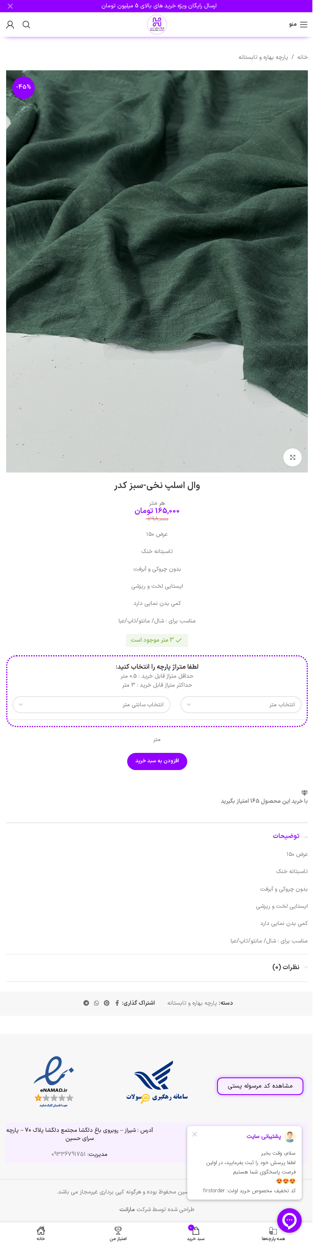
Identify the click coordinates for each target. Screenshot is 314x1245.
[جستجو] (26, 24)
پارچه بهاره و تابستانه (263, 57)
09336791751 (69, 1154)
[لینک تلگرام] (86, 1004)
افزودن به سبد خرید (157, 761)
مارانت (127, 1209)
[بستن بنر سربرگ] (10, 6)
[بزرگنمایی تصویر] (292, 457)
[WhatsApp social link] (96, 1004)
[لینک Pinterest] (106, 1004)
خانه (302, 57)
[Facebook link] (117, 1004)
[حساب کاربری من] (10, 24)
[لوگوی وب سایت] (157, 24)
